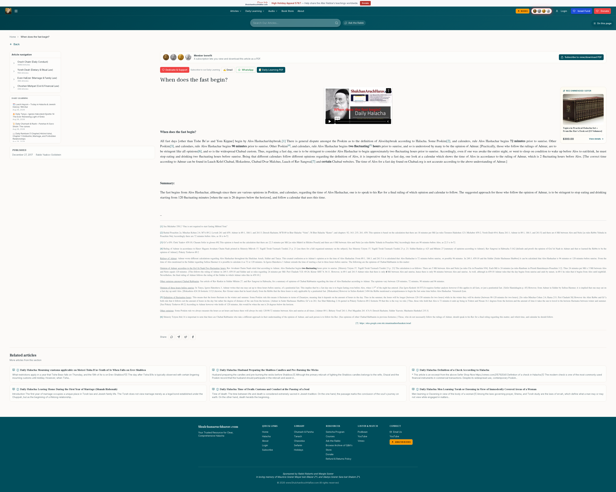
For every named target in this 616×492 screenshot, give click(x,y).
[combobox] (295, 23)
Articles (234, 11)
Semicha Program (335, 431)
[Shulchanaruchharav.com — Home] (8, 11)
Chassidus (299, 440)
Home (13, 36)
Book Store (288, 11)
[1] (284, 141)
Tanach (298, 436)
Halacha (266, 436)
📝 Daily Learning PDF (271, 69)
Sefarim (298, 445)
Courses (330, 436)
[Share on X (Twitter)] (186, 337)
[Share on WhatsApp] (172, 337)
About (301, 11)
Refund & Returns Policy (338, 458)
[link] (35, 36)
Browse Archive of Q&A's (339, 445)
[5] (161, 297)
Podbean (363, 431)
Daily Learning (253, 11)
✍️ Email (228, 69)
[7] (313, 161)
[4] (161, 248)
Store (329, 449)
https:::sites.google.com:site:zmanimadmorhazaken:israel (385, 323)
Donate (365, 3)
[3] (172, 146)
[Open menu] (16, 11)
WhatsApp (247, 69)
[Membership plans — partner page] (541, 11)
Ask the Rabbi (333, 440)
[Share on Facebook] (193, 337)
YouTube (362, 436)
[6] (200, 151)
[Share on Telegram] (179, 337)
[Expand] (14, 63)
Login (265, 445)
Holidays (298, 449)
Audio (271, 11)
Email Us (397, 431)
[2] (448, 141)
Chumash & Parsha (304, 431)
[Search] (336, 23)
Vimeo (361, 440)
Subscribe (267, 449)
